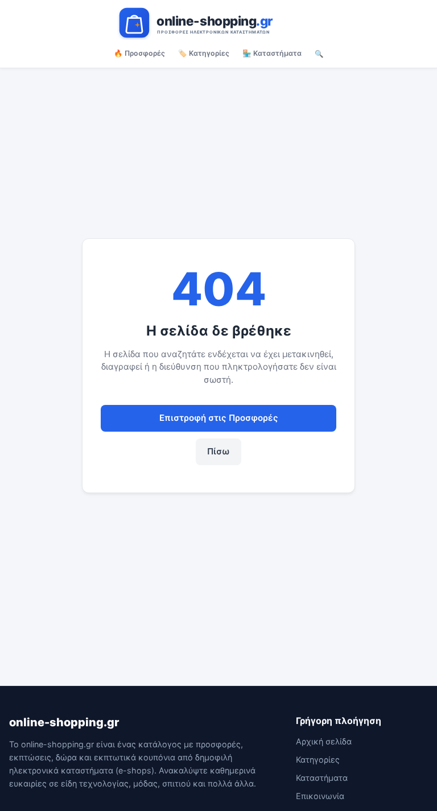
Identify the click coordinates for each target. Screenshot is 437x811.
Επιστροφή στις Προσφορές (218, 417)
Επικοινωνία (320, 796)
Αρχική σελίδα (324, 741)
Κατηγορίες (318, 759)
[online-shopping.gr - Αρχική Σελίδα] (218, 23)
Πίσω (218, 451)
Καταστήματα (322, 778)
